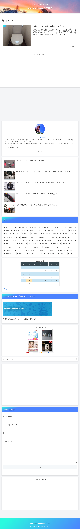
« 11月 (5, 289)
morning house (40, 137)
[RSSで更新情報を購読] (41, 151)
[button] (76, 359)
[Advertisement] (40, 69)
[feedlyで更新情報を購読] (38, 151)
